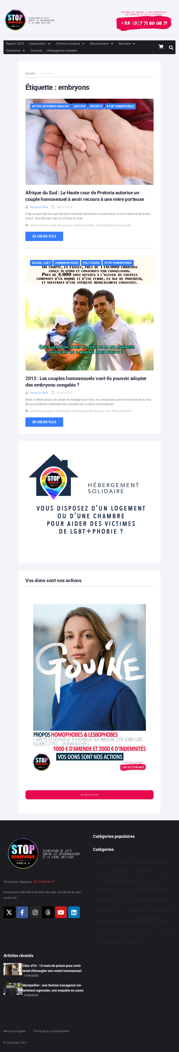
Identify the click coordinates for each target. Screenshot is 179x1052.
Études (141, 941)
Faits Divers (150, 889)
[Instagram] (35, 912)
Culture (140, 880)
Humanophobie (66, 263)
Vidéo (126, 940)
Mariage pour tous (99, 411)
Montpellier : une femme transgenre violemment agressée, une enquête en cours (52, 987)
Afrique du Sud (38, 225)
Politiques (91, 263)
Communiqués (116, 881)
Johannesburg (104, 225)
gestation (48, 411)
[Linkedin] (74, 912)
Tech (150, 932)
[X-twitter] (9, 912)
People (136, 909)
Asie (109, 872)
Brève (96, 881)
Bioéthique (161, 872)
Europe (104, 890)
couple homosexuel (60, 225)
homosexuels (80, 411)
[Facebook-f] (22, 912)
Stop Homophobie (120, 106)
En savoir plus (44, 236)
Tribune (159, 932)
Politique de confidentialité (51, 1031)
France (102, 899)
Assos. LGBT (41, 263)
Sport (165, 920)
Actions (102, 861)
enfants (90, 225)
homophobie (62, 411)
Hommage (120, 900)
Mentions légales (14, 1031)
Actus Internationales (50, 106)
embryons (79, 225)
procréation (125, 411)
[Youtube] (61, 912)
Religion (113, 920)
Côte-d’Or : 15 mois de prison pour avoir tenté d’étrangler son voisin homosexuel (52, 968)
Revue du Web (39, 207)
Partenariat (120, 910)
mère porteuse (122, 225)
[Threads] (48, 912)
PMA (114, 411)
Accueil (30, 73)
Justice (79, 106)
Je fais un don (89, 794)
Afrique (99, 872)
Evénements (123, 890)
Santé (128, 920)
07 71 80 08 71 (44, 882)
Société (96, 106)
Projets (99, 921)
